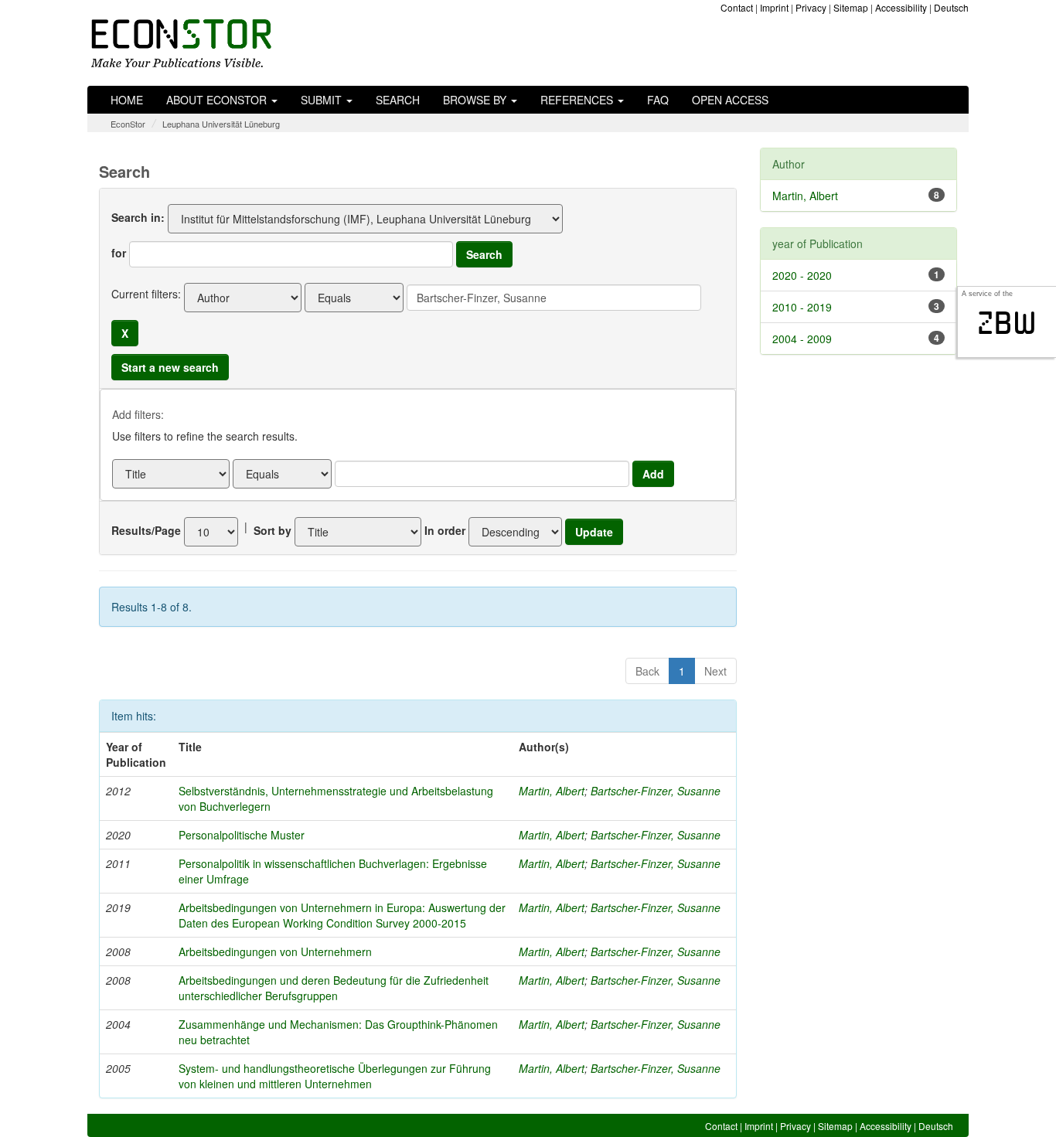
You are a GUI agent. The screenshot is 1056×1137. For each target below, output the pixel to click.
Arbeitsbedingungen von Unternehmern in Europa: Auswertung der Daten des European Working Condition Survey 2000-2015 (342, 915)
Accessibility (901, 7)
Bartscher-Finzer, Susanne (655, 790)
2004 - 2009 (802, 338)
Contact (736, 7)
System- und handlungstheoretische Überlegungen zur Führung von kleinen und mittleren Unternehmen (335, 1075)
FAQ (658, 99)
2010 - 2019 (802, 307)
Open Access (730, 99)
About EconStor (218, 99)
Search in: (138, 217)
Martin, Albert (551, 790)
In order (444, 530)
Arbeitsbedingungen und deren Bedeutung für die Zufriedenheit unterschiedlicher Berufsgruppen (334, 987)
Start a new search (170, 367)
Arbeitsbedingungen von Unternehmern (275, 951)
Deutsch (951, 7)
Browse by (476, 99)
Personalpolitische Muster (242, 835)
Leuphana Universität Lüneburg (221, 123)
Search (398, 99)
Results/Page (146, 530)
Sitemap (850, 7)
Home (127, 99)
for (118, 252)
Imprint (774, 7)
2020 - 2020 (802, 275)
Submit (323, 99)
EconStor (128, 123)
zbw (1007, 323)
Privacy (810, 7)
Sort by (272, 530)
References (578, 99)
